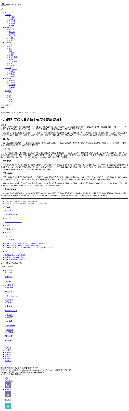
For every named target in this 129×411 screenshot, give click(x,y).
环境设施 (12, 19)
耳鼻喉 (11, 53)
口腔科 (11, 55)
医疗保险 (12, 83)
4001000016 (9, 381)
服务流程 (12, 80)
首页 (6, 13)
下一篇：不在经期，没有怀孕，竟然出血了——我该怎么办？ (26, 203)
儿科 (10, 49)
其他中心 (12, 40)
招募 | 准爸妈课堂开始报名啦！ (16, 259)
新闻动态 (12, 23)
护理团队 (12, 66)
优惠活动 (12, 76)
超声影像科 (13, 61)
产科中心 (12, 29)
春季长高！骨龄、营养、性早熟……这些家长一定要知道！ (26, 243)
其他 (10, 101)
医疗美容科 (13, 57)
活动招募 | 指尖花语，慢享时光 (16, 257)
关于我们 (12, 17)
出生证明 (12, 87)
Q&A (10, 89)
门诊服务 (12, 85)
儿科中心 (12, 34)
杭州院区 (8, 15)
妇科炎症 (33, 112)
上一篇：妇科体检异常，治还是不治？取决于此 (22, 201)
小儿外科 (12, 38)
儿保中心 (12, 36)
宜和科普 (8, 91)
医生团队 (8, 42)
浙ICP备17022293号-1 (8, 368)
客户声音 (12, 21)
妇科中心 (12, 32)
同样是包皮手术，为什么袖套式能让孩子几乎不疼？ (23, 245)
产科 (10, 44)
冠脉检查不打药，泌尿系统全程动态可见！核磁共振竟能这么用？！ (29, 248)
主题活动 (12, 74)
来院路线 (12, 25)
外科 (10, 51)
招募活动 (12, 72)
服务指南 (8, 78)
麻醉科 (11, 59)
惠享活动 (8, 68)
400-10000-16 (5, 105)
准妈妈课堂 (13, 70)
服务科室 (8, 27)
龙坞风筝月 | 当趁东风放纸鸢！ (16, 255)
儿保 (10, 99)
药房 (10, 63)
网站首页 (8, 348)
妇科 (10, 46)
